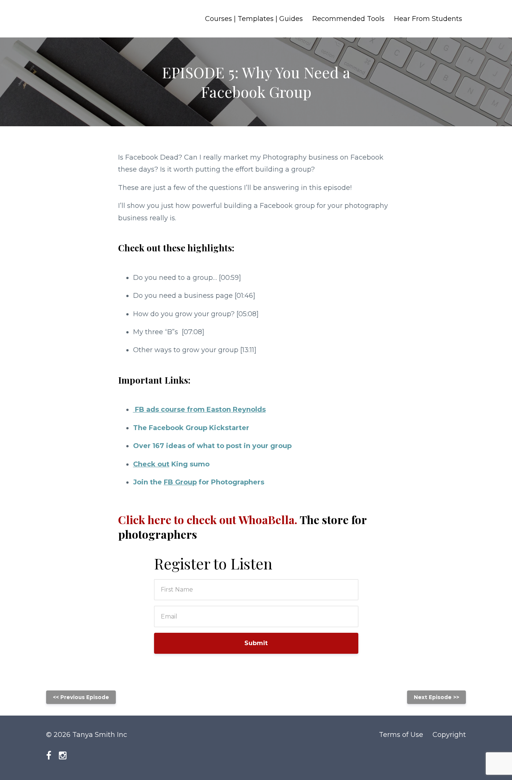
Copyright (449, 735)
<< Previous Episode (81, 697)
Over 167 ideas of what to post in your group (212, 446)
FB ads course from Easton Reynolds (199, 409)
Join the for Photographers (198, 482)
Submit (256, 643)
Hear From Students (428, 19)
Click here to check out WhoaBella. (242, 527)
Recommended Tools (348, 19)
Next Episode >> (436, 697)
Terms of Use (401, 735)
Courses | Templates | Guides (254, 19)
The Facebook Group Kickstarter (191, 428)
